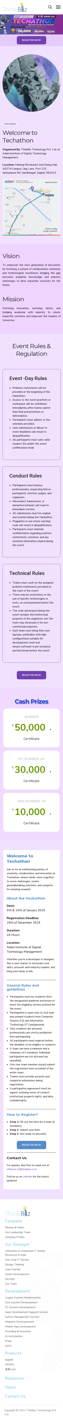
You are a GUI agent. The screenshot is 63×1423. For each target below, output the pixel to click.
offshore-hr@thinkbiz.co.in (22, 1169)
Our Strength (17, 1244)
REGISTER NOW (31, 40)
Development (17, 1291)
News (10, 1387)
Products (13, 1353)
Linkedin (27, 1176)
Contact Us (15, 1396)
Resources (14, 1378)
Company (13, 1221)
